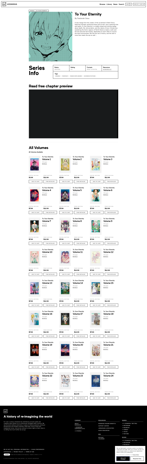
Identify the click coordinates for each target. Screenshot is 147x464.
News (115, 4)
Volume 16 (47, 313)
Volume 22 (47, 375)
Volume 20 (78, 344)
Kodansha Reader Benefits (107, 423)
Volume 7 (46, 221)
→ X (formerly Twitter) (129, 423)
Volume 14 (78, 282)
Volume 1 (46, 159)
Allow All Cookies (123, 458)
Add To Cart (35, 181)
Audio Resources (103, 430)
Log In (142, 4)
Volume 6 (107, 190)
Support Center (103, 425)
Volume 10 (47, 252)
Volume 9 (107, 221)
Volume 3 (107, 159)
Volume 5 (77, 190)
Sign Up (136, 4)
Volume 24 (108, 375)
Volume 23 (78, 375)
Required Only (137, 458)
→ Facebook (125, 427)
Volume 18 (108, 313)
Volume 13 (47, 282)
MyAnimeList (107, 69)
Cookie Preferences (37, 449)
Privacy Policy (18, 451)
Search (121, 4)
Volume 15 (108, 282)
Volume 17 (77, 313)
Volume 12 (108, 252)
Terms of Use (30, 451)
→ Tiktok (125, 431)
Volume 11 (78, 252)
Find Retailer (50, 181)
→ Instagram (126, 425)
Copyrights (7, 451)
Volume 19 (47, 344)
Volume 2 (77, 159)
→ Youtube (125, 433)
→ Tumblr (125, 429)
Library (109, 4)
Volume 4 (46, 190)
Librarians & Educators (106, 428)
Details (44, 163)
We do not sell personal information (16, 449)
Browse (102, 4)
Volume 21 (108, 344)
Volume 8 (77, 221)
